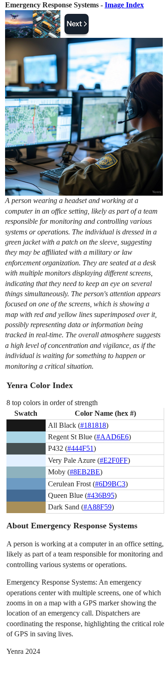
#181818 (93, 425)
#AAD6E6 (112, 437)
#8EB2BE (85, 472)
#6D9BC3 (110, 484)
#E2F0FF (114, 460)
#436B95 (100, 495)
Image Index (124, 5)
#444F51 (80, 448)
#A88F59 (97, 507)
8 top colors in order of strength (52, 403)
